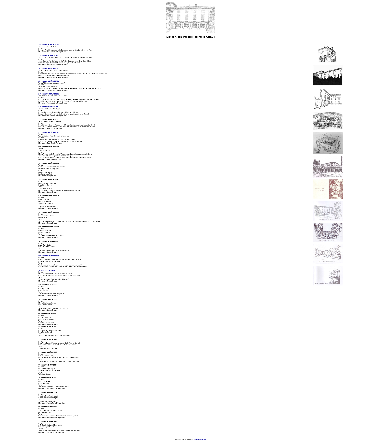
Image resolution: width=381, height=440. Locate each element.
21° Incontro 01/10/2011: (48, 132)
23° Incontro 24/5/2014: (48, 107)
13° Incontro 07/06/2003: (48, 256)
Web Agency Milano (200, 439)
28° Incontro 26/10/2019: (48, 45)
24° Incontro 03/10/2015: (48, 94)
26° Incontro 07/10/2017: (48, 68)
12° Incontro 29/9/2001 (46, 270)
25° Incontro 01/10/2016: (48, 81)
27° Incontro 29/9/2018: (48, 56)
